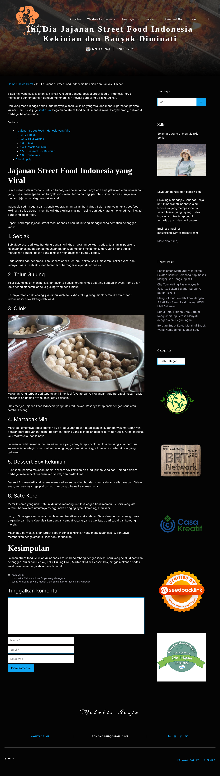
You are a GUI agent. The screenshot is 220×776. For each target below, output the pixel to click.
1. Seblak (28, 134)
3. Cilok (27, 143)
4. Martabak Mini (33, 147)
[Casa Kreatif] (181, 549)
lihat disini (45, 110)
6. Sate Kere (30, 155)
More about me (167, 241)
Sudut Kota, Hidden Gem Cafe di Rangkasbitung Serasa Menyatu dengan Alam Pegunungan (178, 316)
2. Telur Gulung (32, 138)
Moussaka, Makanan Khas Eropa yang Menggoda (38, 578)
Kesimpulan (24, 159)
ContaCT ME (40, 736)
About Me (75, 19)
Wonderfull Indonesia (99, 19)
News (193, 19)
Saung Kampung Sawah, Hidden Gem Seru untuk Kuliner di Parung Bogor (50, 581)
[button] (207, 19)
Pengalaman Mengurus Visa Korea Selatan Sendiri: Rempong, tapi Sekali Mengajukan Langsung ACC (181, 275)
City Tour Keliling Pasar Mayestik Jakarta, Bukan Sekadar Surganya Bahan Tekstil (179, 288)
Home (11, 84)
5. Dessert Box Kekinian (37, 151)
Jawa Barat (26, 84)
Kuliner (150, 19)
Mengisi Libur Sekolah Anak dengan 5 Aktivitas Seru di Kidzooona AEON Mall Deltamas (180, 302)
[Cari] (201, 102)
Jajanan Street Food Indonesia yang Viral (43, 130)
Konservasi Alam (173, 19)
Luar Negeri (128, 19)
